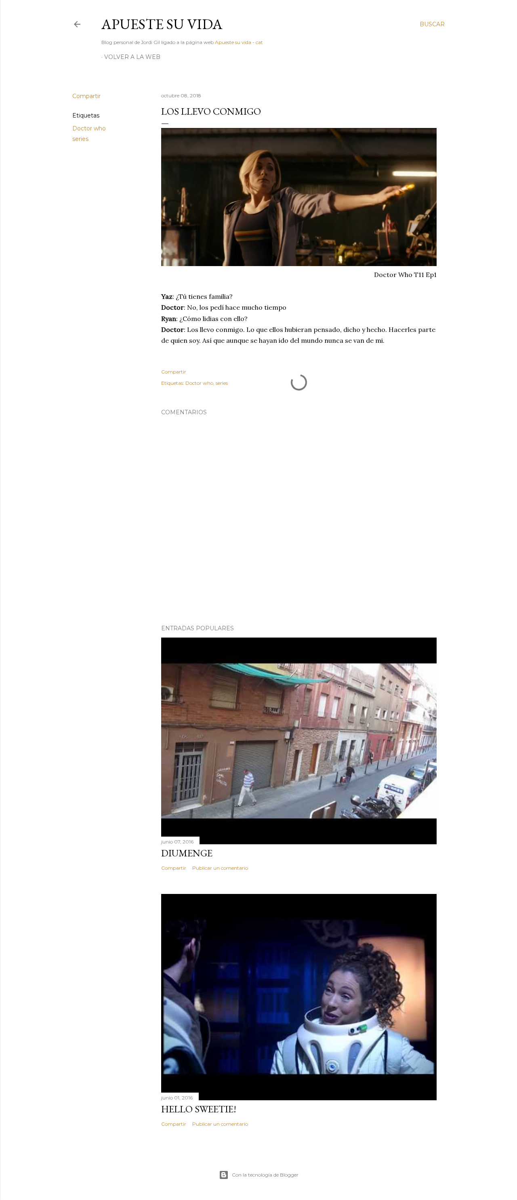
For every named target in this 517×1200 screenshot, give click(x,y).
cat (259, 42)
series (80, 139)
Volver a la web (132, 57)
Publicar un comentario (220, 868)
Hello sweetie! (198, 1109)
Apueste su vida (162, 24)
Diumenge (186, 853)
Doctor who (89, 128)
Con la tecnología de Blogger (265, 1175)
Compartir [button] (86, 96)
